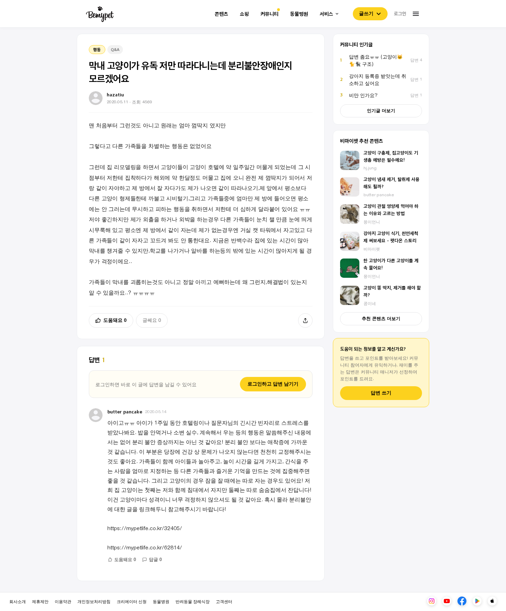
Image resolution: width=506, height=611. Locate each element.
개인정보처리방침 (93, 601)
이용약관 (63, 601)
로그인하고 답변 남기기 (272, 384)
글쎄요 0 (152, 320)
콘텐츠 (221, 14)
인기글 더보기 (381, 110)
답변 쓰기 (381, 393)
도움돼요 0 (115, 320)
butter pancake (124, 411)
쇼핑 (244, 14)
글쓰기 (366, 13)
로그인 (400, 13)
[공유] (305, 320)
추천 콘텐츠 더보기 (381, 318)
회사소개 (17, 601)
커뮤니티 (269, 14)
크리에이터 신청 (132, 601)
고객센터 (224, 601)
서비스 (326, 14)
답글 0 (155, 559)
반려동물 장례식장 (193, 601)
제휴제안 (40, 601)
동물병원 (299, 14)
